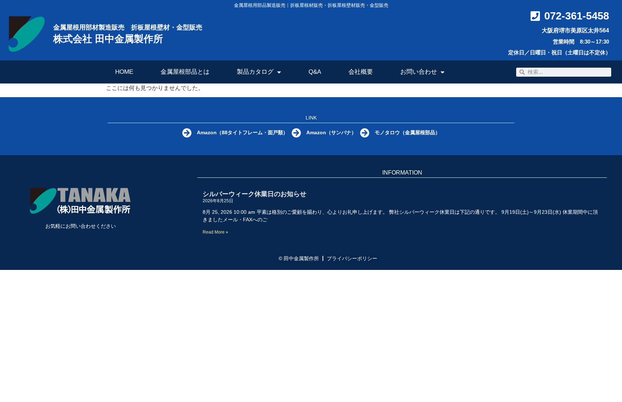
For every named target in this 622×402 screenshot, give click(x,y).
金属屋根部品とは (185, 71)
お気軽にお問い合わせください (80, 226)
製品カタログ (255, 71)
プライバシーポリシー (352, 258)
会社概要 (360, 71)
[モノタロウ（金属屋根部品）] (364, 132)
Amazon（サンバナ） (331, 132)
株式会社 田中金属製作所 (108, 38)
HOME (124, 71)
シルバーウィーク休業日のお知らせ (254, 194)
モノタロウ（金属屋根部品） (407, 132)
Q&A (314, 71)
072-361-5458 (576, 16)
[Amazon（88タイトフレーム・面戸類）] (186, 132)
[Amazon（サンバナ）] (296, 132)
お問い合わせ (418, 71)
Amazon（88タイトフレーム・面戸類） (242, 132)
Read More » (215, 232)
